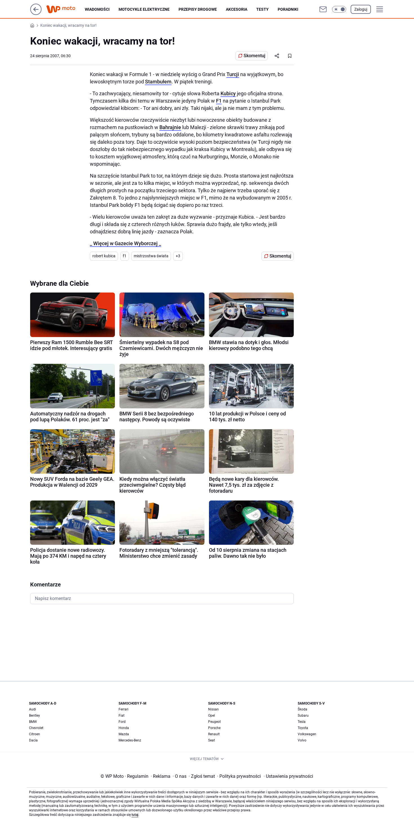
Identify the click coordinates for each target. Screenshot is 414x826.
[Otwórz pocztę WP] (323, 9)
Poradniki (288, 9)
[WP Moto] (65, 9)
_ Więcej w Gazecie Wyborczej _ (125, 243)
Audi (32, 709)
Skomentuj (254, 55)
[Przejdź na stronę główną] (36, 13)
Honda (124, 728)
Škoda (302, 709)
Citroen (34, 734)
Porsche (214, 728)
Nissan (213, 709)
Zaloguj (360, 9)
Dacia (33, 740)
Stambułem (158, 82)
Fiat (121, 716)
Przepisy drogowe (198, 9)
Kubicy (228, 93)
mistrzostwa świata (151, 256)
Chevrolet (36, 728)
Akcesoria (236, 9)
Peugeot (214, 722)
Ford (122, 722)
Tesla (302, 722)
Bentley (34, 716)
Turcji (232, 74)
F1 (219, 101)
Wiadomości (97, 9)
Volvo (302, 740)
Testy (262, 9)
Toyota (303, 728)
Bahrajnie (170, 127)
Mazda (124, 734)
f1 (124, 256)
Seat (211, 740)
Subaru (303, 716)
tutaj (135, 815)
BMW (33, 722)
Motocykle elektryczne (144, 9)
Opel (211, 716)
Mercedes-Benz (130, 740)
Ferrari (123, 709)
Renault (214, 734)
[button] (339, 9)
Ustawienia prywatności (288, 776)
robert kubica (103, 256)
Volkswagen (307, 734)
